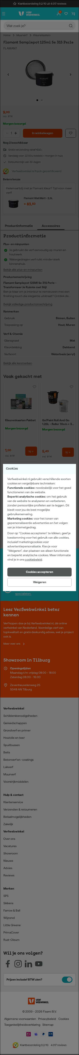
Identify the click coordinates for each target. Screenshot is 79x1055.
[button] (39, 572)
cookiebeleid (33, 559)
